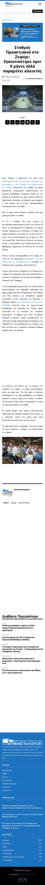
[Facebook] (7, 122)
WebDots (21, 874)
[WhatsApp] (17, 122)
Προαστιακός (7, 20)
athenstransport (35, 78)
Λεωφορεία (6, 635)
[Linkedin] (22, 122)
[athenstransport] (7, 493)
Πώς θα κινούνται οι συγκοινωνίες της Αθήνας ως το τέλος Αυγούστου (30, 31)
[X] (12, 122)
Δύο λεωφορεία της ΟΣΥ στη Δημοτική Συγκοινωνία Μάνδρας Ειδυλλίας (18, 638)
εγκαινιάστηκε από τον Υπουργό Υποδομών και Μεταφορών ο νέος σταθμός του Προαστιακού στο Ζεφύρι (22, 184)
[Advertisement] (22, 150)
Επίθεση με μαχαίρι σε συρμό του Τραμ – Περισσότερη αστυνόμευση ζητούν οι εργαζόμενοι (18, 627)
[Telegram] (27, 122)
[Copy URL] (37, 122)
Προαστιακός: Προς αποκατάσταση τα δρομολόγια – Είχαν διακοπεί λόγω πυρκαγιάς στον (21, 660)
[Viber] (32, 122)
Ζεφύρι (14, 503)
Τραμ (4, 623)
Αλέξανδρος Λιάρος (27, 36)
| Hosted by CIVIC (30, 874)
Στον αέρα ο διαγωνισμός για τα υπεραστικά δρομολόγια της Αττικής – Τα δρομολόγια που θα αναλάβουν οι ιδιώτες (22, 649)
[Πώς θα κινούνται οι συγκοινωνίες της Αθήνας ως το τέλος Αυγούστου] (11, 32)
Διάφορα (5, 644)
